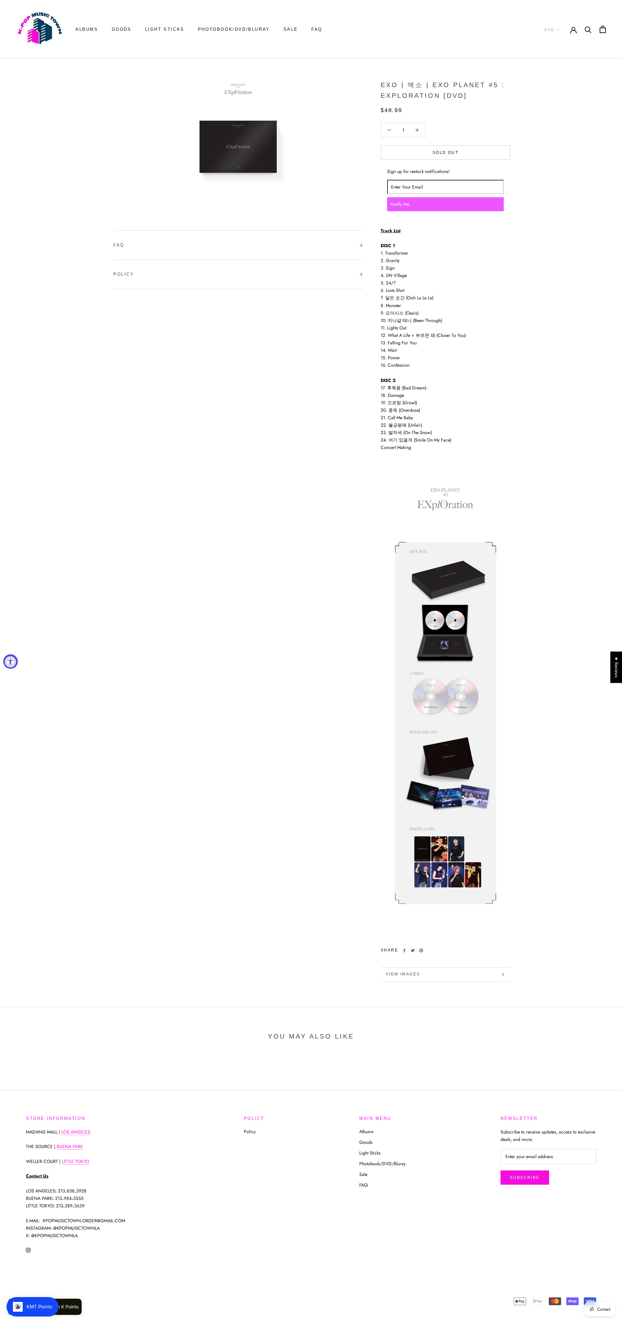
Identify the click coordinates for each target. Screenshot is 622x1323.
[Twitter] (413, 950)
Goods (122, 29)
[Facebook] (404, 950)
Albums (86, 29)
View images (403, 974)
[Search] (588, 29)
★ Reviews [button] (616, 667)
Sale (290, 29)
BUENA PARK (70, 1146)
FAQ (316, 29)
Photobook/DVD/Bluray (234, 29)
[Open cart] (603, 29)
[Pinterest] (421, 950)
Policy (123, 274)
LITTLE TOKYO (75, 1161)
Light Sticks (164, 29)
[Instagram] (28, 1249)
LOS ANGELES (75, 1132)
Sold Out (445, 152)
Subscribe (525, 1177)
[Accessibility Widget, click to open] (10, 661)
